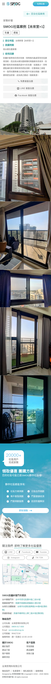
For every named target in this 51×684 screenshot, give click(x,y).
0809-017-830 (18, 627)
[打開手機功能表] (3, 4)
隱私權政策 (28, 671)
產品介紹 (6, 650)
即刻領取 (23, 510)
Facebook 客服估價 (27, 95)
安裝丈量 (30, 653)
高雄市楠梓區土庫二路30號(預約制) (29, 613)
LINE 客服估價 (27, 88)
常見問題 (30, 646)
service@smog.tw (16, 630)
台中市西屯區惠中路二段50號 (28, 599)
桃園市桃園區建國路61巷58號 (28, 603)
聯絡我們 (6, 671)
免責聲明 (16, 671)
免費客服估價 (26, 81)
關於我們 (6, 646)
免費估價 (40, 4)
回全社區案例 (38, 14)
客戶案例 (6, 653)
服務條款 (39, 671)
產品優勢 (30, 650)
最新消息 (6, 657)
